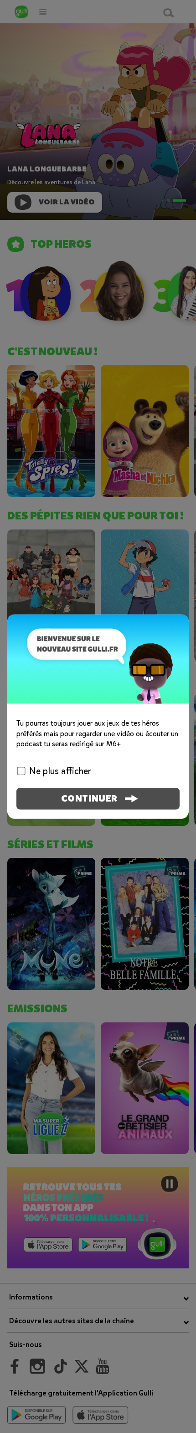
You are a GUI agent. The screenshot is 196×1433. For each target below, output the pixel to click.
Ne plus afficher (60, 771)
